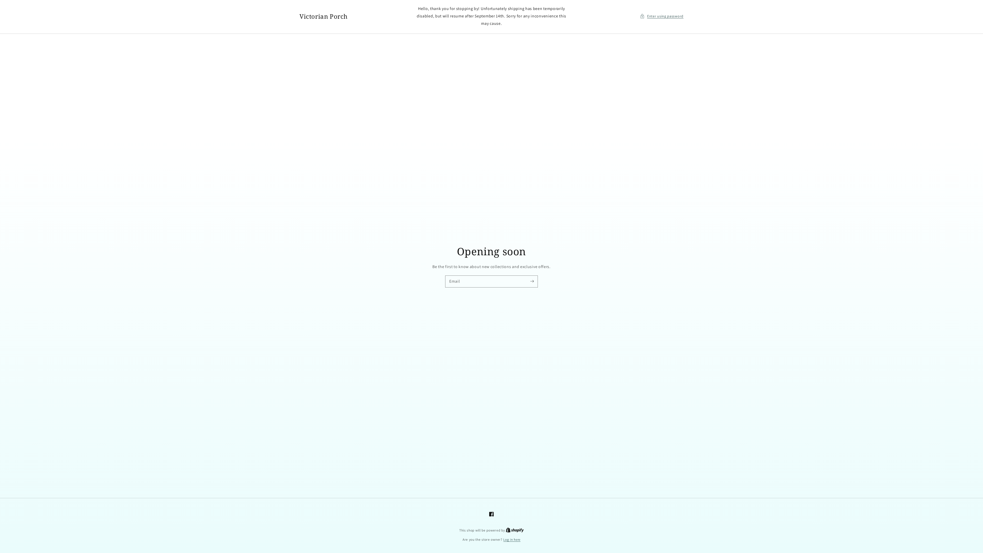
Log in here (511, 539)
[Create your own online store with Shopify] (515, 530)
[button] (661, 16)
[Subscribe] (532, 281)
